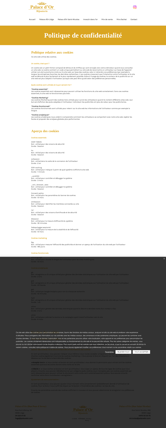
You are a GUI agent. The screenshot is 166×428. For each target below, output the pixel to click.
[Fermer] (164, 258)
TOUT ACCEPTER (141, 352)
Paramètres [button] (109, 352)
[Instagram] (135, 7)
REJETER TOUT (123, 352)
